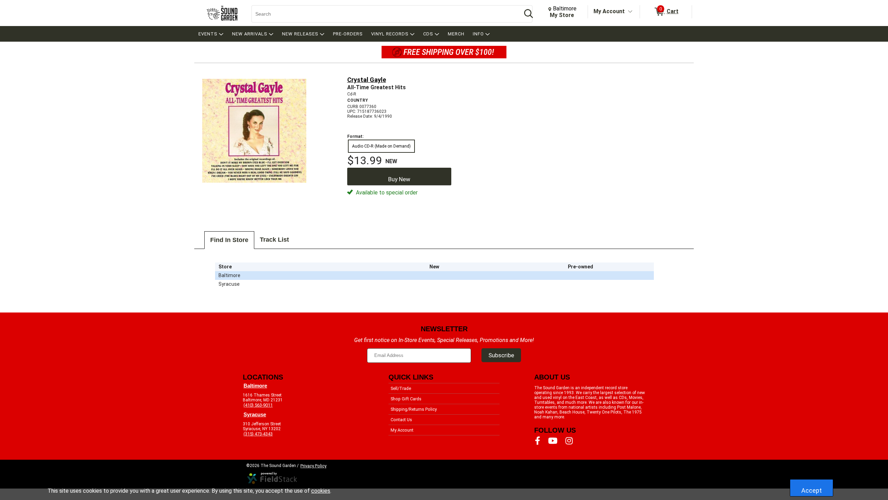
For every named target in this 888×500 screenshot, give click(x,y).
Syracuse (255, 414)
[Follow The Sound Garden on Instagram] (569, 441)
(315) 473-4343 (258, 433)
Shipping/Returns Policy (414, 409)
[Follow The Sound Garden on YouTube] (552, 441)
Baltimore (255, 386)
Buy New (399, 179)
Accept (811, 490)
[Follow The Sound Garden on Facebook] (537, 441)
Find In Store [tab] (229, 239)
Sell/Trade (401, 388)
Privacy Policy (313, 465)
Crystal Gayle (366, 79)
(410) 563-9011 (258, 405)
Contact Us (401, 419)
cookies (320, 491)
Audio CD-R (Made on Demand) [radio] (381, 146)
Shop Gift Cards (406, 398)
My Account (609, 11)
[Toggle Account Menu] (630, 12)
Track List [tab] (274, 239)
